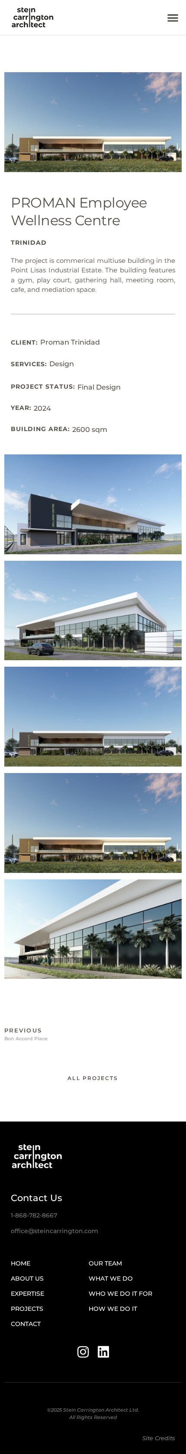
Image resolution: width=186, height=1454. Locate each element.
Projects (27, 1309)
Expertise (27, 1293)
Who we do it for (120, 1293)
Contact (26, 1324)
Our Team (105, 1263)
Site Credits (158, 1438)
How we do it (113, 1309)
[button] (173, 17)
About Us (27, 1278)
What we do (111, 1278)
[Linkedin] (103, 1351)
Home (20, 1263)
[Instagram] (83, 1351)
